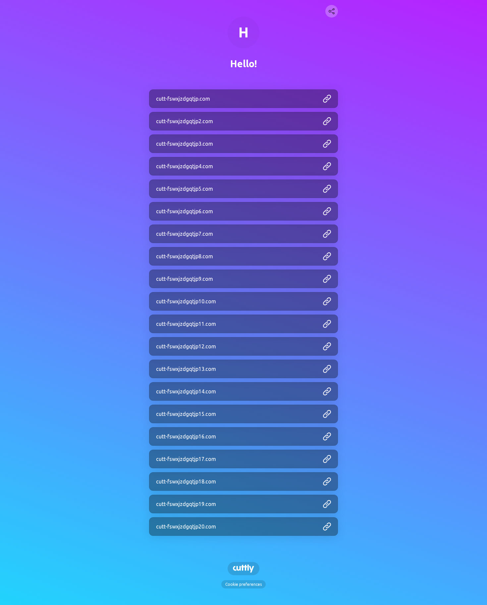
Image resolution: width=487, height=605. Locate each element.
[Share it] (331, 11)
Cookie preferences (243, 584)
